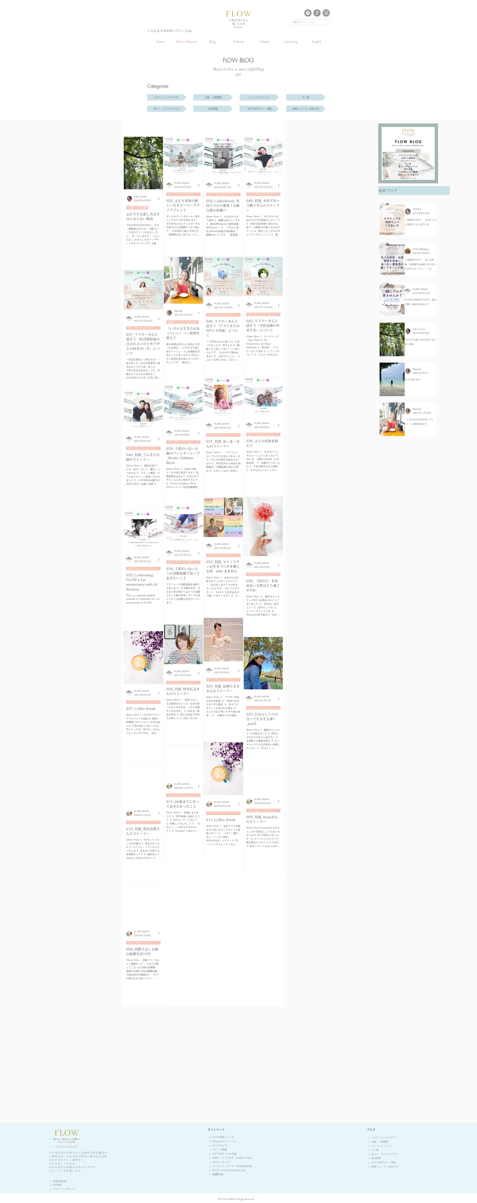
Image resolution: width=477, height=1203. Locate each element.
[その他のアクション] (160, 198)
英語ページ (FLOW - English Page (233, 1158)
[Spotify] (308, 13)
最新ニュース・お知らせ (182, 322)
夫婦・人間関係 (137, 207)
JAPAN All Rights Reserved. (241, 1199)
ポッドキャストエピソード (183, 194)
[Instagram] (326, 13)
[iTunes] (317, 13)
